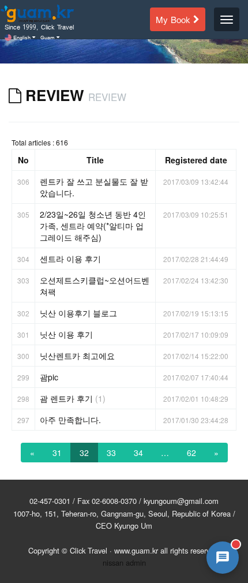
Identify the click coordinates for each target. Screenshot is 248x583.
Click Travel (88, 550)
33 (111, 452)
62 (191, 452)
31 (57, 452)
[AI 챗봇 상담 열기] (222, 557)
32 (84, 452)
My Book (174, 18)
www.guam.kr (136, 550)
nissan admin (124, 562)
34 (138, 452)
